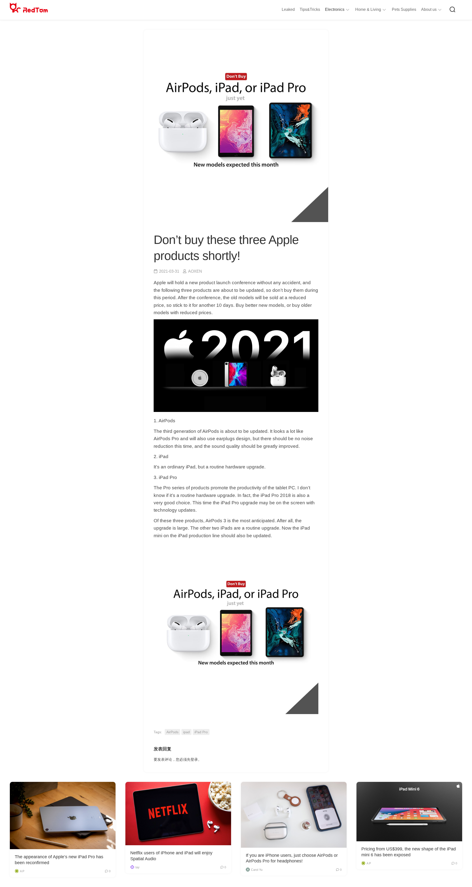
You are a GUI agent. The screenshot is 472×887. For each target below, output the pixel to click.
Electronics (334, 9)
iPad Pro (201, 732)
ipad (186, 732)
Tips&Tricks (310, 9)
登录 (194, 759)
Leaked (288, 9)
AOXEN (195, 271)
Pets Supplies (404, 9)
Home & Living (368, 9)
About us (429, 9)
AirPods (172, 732)
